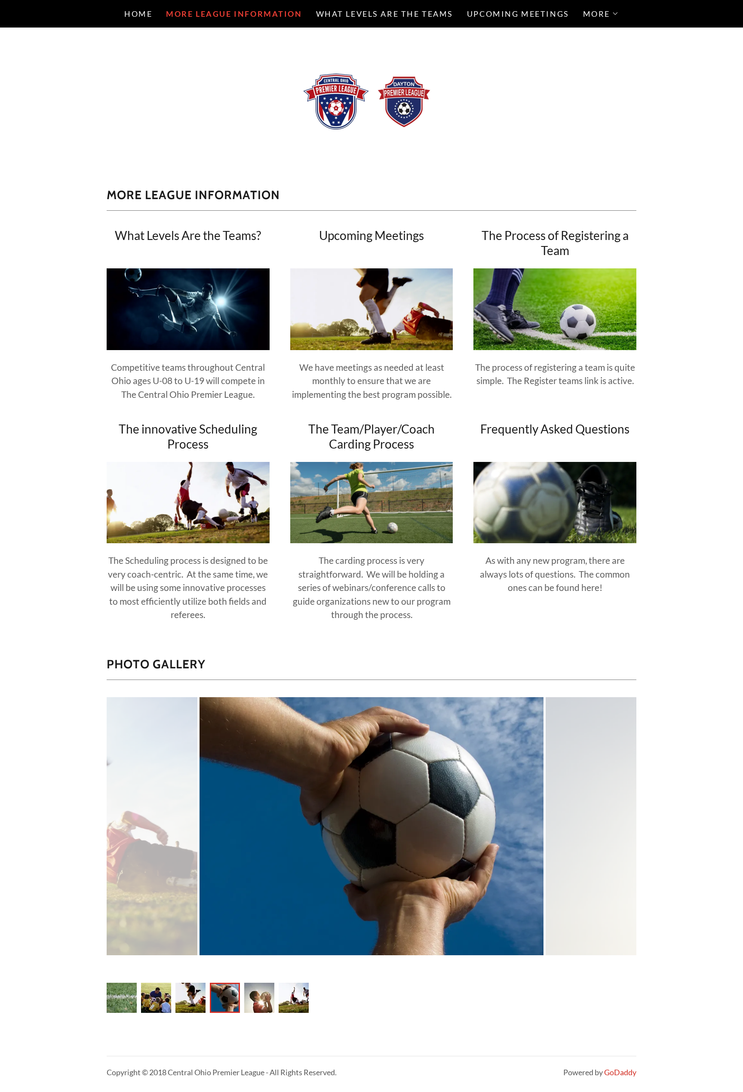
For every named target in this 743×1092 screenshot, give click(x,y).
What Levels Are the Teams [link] (384, 13)
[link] (371, 97)
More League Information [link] (234, 13)
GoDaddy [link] (620, 1072)
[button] (601, 14)
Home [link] (138, 13)
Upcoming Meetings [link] (518, 13)
